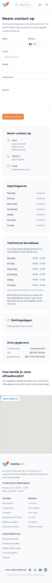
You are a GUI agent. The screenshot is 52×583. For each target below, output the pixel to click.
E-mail (5, 51)
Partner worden (35, 526)
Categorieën (8, 508)
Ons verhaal (33, 508)
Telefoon (31, 38)
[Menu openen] (47, 5)
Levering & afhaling (10, 543)
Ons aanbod (7, 503)
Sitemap (6, 557)
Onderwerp (8, 77)
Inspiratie (6, 512)
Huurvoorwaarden (10, 538)
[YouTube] (40, 569)
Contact (32, 517)
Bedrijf (5, 64)
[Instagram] (35, 569)
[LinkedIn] (45, 569)
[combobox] (23, 5)
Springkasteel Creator (12, 517)
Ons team (32, 512)
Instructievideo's (10, 552)
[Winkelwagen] (40, 5)
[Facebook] (29, 569)
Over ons (32, 503)
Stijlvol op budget (10, 522)
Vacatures (33, 522)
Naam (5, 38)
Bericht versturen (13, 116)
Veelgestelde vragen (11, 548)
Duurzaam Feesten (10, 526)
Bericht (6, 90)
